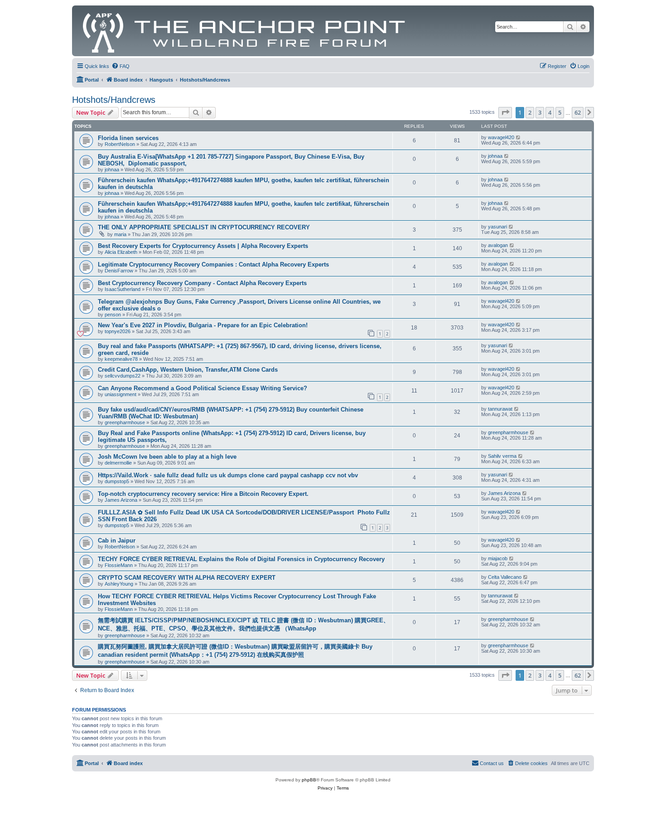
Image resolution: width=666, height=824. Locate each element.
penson (113, 314)
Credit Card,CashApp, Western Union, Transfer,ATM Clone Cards (188, 369)
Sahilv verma (502, 456)
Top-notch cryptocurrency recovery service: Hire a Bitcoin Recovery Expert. (203, 493)
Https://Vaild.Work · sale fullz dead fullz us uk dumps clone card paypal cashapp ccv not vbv (228, 475)
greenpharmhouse (125, 422)
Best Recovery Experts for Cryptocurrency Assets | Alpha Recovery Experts (203, 245)
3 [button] (539, 112)
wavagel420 (501, 137)
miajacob (497, 558)
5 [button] (559, 112)
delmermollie (118, 462)
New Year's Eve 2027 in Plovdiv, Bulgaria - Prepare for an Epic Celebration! (203, 325)
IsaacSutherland (122, 289)
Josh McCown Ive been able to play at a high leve (167, 456)
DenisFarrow (119, 270)
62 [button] (577, 112)
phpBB (309, 779)
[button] (505, 112)
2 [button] (529, 112)
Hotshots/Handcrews (113, 100)
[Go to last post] (518, 137)
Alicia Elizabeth (121, 252)
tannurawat (500, 409)
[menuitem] (120, 66)
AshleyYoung (119, 583)
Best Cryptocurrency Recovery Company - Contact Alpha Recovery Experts (202, 283)
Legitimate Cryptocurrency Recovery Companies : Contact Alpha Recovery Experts (213, 264)
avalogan (498, 245)
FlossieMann (119, 565)
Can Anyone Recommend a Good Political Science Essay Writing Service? (202, 388)
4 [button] (549, 112)
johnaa (112, 169)
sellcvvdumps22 (122, 375)
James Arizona (121, 500)
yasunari (497, 226)
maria (120, 234)
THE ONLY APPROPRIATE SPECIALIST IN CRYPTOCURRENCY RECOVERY (204, 227)
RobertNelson (120, 144)
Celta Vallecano (504, 577)
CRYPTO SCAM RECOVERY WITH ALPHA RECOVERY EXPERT (186, 577)
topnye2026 (117, 331)
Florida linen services (128, 138)
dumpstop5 (117, 481)
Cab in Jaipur (116, 540)
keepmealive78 (121, 359)
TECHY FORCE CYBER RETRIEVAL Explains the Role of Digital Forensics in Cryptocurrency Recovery (241, 559)
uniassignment (120, 394)
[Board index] (244, 31)
